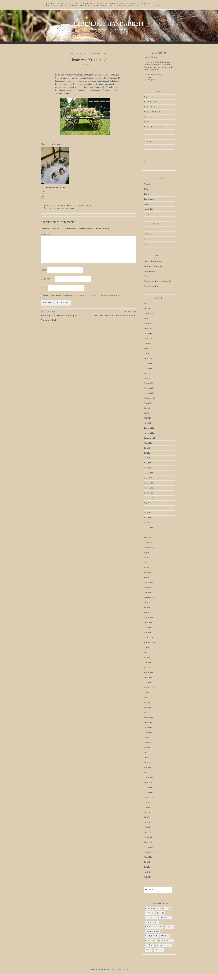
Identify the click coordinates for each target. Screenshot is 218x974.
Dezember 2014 (149, 682)
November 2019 (149, 433)
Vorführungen (95, 53)
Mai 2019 (147, 458)
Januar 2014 (148, 722)
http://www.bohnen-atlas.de (153, 261)
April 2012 (147, 827)
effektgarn (151, 918)
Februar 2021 (148, 383)
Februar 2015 (148, 672)
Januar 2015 (148, 677)
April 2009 (147, 877)
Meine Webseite (149, 271)
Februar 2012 (148, 837)
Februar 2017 (148, 583)
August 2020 (148, 403)
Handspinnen (148, 214)
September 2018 (149, 498)
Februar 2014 (148, 717)
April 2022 (147, 353)
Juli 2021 (147, 373)
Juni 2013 (147, 757)
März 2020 (147, 423)
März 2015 (147, 667)
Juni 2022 (147, 348)
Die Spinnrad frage (80, 6)
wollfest (159, 950)
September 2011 (149, 852)
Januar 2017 (148, 588)
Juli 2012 (147, 812)
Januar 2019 (148, 478)
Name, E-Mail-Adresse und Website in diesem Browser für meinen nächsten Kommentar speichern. (83, 295)
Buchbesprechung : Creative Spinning (115, 314)
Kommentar (46, 235)
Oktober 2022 (148, 338)
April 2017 (147, 573)
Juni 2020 (147, 413)
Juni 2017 (147, 563)
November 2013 (149, 732)
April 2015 (147, 662)
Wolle (148, 950)
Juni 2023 (147, 318)
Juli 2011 (147, 862)
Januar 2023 (148, 328)
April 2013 (147, 767)
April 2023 (147, 323)
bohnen (161, 913)
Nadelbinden (151, 936)
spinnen (165, 936)
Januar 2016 (148, 622)
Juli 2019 (147, 448)
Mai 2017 (147, 568)
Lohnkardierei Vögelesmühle (153, 266)
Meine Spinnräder (138, 6)
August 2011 (148, 857)
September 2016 (149, 598)
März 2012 (147, 832)
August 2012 (148, 807)
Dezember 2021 (149, 363)
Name (44, 270)
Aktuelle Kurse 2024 (150, 102)
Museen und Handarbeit (152, 224)
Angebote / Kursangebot (59, 3)
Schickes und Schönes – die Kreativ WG (157, 281)
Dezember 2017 (149, 533)
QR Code (147, 122)
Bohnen (146, 194)
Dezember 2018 (149, 483)
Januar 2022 (148, 358)
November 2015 (149, 632)
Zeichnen (147, 244)
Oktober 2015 (148, 637)
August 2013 (148, 747)
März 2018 (147, 523)
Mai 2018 (147, 513)
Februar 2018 (148, 528)
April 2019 (147, 463)
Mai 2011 (147, 872)
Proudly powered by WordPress (99, 969)
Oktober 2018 (148, 493)
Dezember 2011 (149, 847)
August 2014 (148, 692)
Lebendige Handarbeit (109, 24)
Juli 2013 (147, 752)
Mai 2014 (147, 702)
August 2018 (148, 503)
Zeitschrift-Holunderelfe (151, 286)
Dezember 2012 (149, 787)
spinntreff (151, 940)
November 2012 (149, 792)
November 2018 (149, 488)
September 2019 (149, 438)
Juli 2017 (147, 558)
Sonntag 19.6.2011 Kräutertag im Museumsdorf (59, 316)
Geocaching (148, 117)
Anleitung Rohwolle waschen (91, 3)
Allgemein (79, 53)
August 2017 (148, 553)
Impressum (121, 6)
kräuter (50, 208)
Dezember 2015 (149, 627)
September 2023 (149, 313)
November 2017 (149, 538)
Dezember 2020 (149, 388)
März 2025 (147, 303)
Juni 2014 (147, 697)
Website (44, 288)
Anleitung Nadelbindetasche (153, 107)
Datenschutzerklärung (138, 3)
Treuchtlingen (164, 945)
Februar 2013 (148, 777)
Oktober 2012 (148, 797)
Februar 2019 (148, 473)
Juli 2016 (147, 603)
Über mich (155, 6)
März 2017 (147, 578)
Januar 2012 (148, 842)
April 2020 (147, 418)
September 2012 (149, 802)
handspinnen (152, 922)
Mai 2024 (147, 308)
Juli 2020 (147, 408)
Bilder (146, 189)
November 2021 (149, 368)
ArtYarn (166, 908)
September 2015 (149, 642)
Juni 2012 (147, 817)
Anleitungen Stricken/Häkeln (153, 112)
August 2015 (148, 647)
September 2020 (149, 398)
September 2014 (149, 687)
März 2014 (147, 712)
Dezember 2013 (149, 727)
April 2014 (147, 707)
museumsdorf (59, 208)
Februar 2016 (148, 617)
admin (62, 205)
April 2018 (147, 518)
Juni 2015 (147, 652)
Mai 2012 (147, 822)
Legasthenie (148, 219)
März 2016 (147, 613)
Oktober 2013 (148, 737)
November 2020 (149, 393)
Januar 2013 (148, 782)
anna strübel (152, 908)
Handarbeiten (148, 209)
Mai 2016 (147, 608)
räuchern (70, 208)
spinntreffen (166, 940)
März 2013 (147, 772)
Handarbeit (166, 918)
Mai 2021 (147, 378)
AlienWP (126, 969)
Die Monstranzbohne (57, 6)
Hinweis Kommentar (103, 6)
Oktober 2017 (148, 543)
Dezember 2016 (149, 593)
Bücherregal (117, 3)
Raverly (146, 276)
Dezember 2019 (149, 428)
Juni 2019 (147, 453)
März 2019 (147, 468)
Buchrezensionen (149, 199)
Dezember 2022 (149, 333)
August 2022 (148, 343)
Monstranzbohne (154, 927)
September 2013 (149, 742)
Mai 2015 (147, 657)
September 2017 (149, 548)
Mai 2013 (147, 762)
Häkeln (146, 204)
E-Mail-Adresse (47, 279)
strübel (149, 945)
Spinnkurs (147, 239)
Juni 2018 (147, 508)
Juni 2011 (147, 867)
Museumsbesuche (150, 229)
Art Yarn (149, 913)
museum (169, 927)
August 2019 (148, 443)
